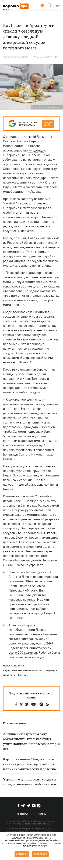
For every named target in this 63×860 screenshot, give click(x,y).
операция (51, 670)
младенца (36, 150)
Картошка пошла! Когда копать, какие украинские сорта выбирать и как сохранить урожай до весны (30, 764)
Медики (23, 675)
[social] (16, 704)
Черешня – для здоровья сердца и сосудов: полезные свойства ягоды (30, 782)
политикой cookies (35, 846)
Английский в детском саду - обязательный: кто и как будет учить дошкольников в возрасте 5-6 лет (31, 741)
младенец (9, 675)
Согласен (21, 854)
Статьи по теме (14, 723)
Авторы (42, 813)
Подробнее (40, 854)
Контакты (22, 813)
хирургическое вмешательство (22, 670)
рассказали (34, 187)
